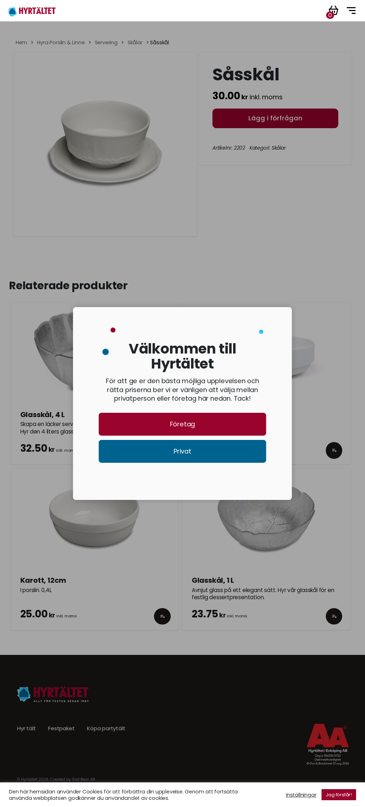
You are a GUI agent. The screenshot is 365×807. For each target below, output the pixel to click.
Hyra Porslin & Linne (60, 42)
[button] (334, 457)
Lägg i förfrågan (275, 118)
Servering (106, 42)
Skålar (135, 42)
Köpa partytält (106, 728)
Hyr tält (26, 728)
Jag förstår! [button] (339, 794)
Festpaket (61, 728)
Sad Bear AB (83, 779)
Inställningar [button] (301, 795)
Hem (21, 42)
